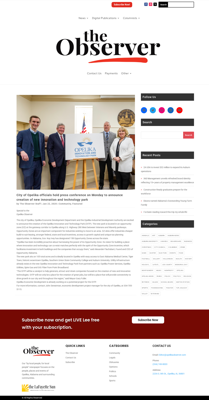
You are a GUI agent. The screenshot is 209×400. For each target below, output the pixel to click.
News (82, 18)
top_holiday (181, 288)
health (179, 259)
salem (155, 282)
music (159, 270)
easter (153, 253)
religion (187, 276)
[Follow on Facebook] (146, 4)
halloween (168, 259)
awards (164, 241)
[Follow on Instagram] (150, 4)
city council (159, 247)
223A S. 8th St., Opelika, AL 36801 (169, 373)
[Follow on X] (155, 4)
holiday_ (146, 264)
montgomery (147, 270)
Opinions (113, 367)
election (163, 253)
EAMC (144, 253)
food (181, 253)
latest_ (156, 264)
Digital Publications (104, 18)
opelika (180, 270)
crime (182, 247)
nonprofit (169, 270)
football (146, 259)
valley (145, 294)
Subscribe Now (148, 320)
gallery (156, 259)
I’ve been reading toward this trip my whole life (165, 212)
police (167, 276)
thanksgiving (157, 288)
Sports (112, 380)
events (173, 253)
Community (65, 204)
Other (125, 73)
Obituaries (114, 362)
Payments (111, 73)
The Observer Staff (30, 204)
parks (159, 276)
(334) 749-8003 (160, 364)
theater (169, 288)
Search (188, 135)
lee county (167, 264)
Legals (112, 358)
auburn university (150, 241)
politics (177, 276)
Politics (112, 371)
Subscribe (70, 362)
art (153, 235)
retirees (145, 282)
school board (167, 282)
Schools (113, 376)
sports (145, 288)
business (188, 241)
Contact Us (94, 73)
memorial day (181, 264)
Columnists (130, 18)
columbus (172, 247)
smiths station (182, 282)
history (188, 259)
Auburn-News (173, 235)
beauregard (176, 241)
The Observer (71, 353)
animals (145, 235)
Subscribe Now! (122, 4)
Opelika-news (148, 276)
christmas (146, 247)
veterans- (155, 294)
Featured (77, 204)
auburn (161, 235)
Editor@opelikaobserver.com (172, 355)
